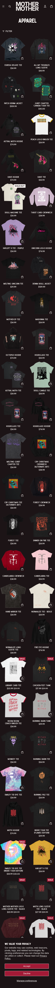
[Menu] (3, 6)
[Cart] (51, 6)
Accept (26, 966)
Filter (9, 31)
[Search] (9, 6)
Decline (26, 973)
